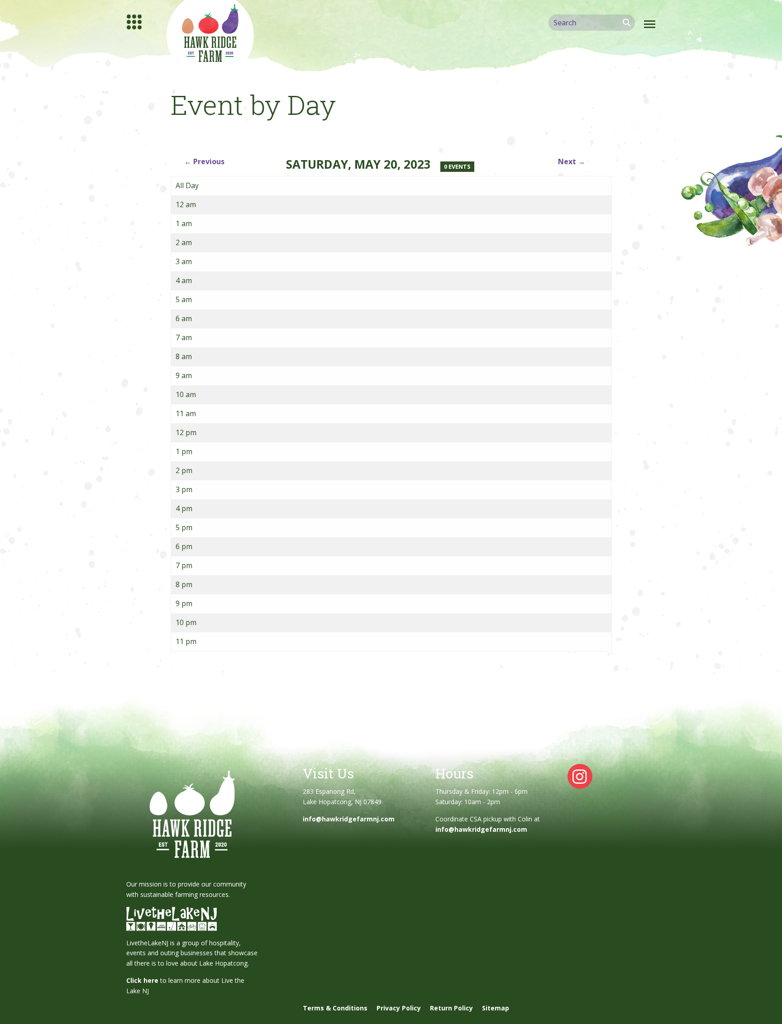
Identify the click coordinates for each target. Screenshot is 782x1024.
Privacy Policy (399, 1008)
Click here (142, 980)
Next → (571, 161)
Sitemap (495, 1008)
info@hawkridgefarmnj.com (349, 819)
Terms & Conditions (335, 1008)
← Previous (204, 161)
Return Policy (451, 1008)
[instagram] (579, 776)
